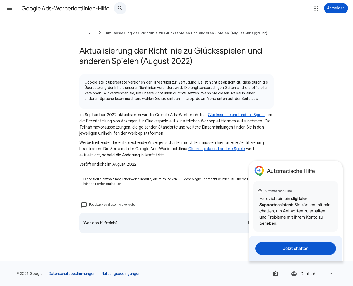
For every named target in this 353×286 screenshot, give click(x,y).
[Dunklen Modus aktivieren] (275, 273)
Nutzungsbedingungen (121, 273)
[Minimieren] (332, 170)
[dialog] (296, 211)
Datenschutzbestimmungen (72, 273)
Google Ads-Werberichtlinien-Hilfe (65, 8)
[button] (9, 8)
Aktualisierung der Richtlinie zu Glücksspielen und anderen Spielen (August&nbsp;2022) (186, 33)
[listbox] (312, 273)
